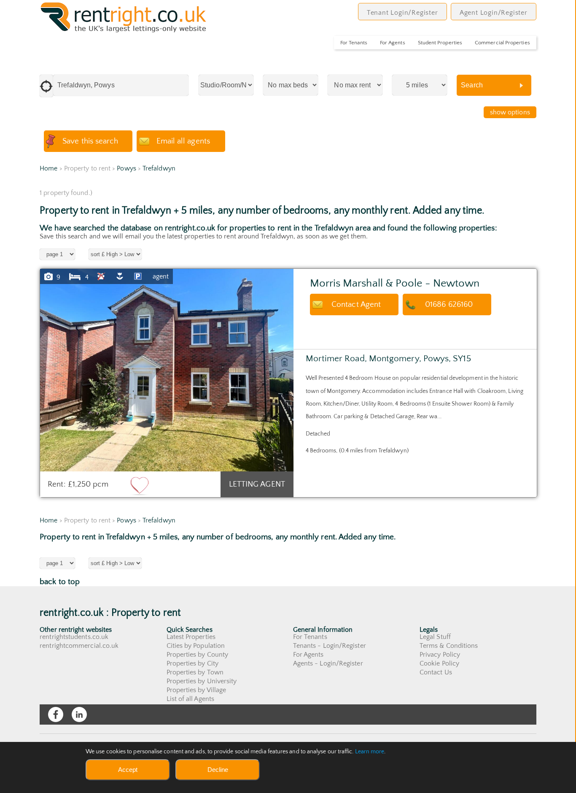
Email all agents (183, 141)
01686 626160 (449, 304)
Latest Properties (191, 637)
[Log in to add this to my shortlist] (139, 485)
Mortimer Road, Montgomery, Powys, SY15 (388, 358)
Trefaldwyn (159, 168)
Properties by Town (195, 672)
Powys (126, 168)
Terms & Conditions (449, 646)
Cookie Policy (439, 663)
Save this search (90, 141)
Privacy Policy (440, 654)
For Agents (392, 43)
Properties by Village (196, 690)
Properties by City (192, 663)
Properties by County (198, 654)
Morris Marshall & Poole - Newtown (395, 283)
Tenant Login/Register (402, 12)
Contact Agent (356, 304)
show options (510, 112)
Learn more (370, 751)
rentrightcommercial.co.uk (79, 646)
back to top (60, 581)
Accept (127, 769)
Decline (217, 769)
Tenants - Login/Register (329, 646)
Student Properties (440, 43)
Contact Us (436, 672)
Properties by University (202, 681)
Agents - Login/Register (328, 663)
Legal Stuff (435, 637)
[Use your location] (46, 86)
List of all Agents (190, 699)
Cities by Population (196, 646)
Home (48, 168)
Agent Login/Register (494, 12)
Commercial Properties (502, 43)
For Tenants (353, 43)
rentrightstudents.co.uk (74, 637)
